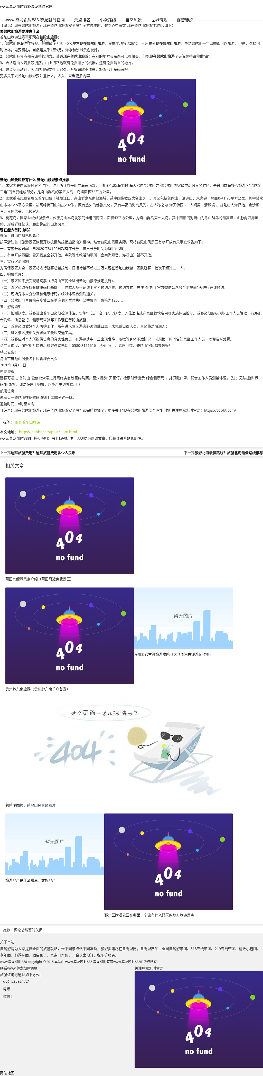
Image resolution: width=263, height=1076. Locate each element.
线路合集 (48, 40)
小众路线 (108, 20)
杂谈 (26, 40)
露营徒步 (185, 20)
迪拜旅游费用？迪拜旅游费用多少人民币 (43, 452)
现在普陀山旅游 (27, 422)
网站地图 (7, 1072)
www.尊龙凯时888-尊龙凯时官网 (26, 6)
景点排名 (82, 20)
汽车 (9, 40)
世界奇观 (159, 20)
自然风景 (133, 20)
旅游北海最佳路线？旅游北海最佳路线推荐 (229, 452)
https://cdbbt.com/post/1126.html (48, 431)
